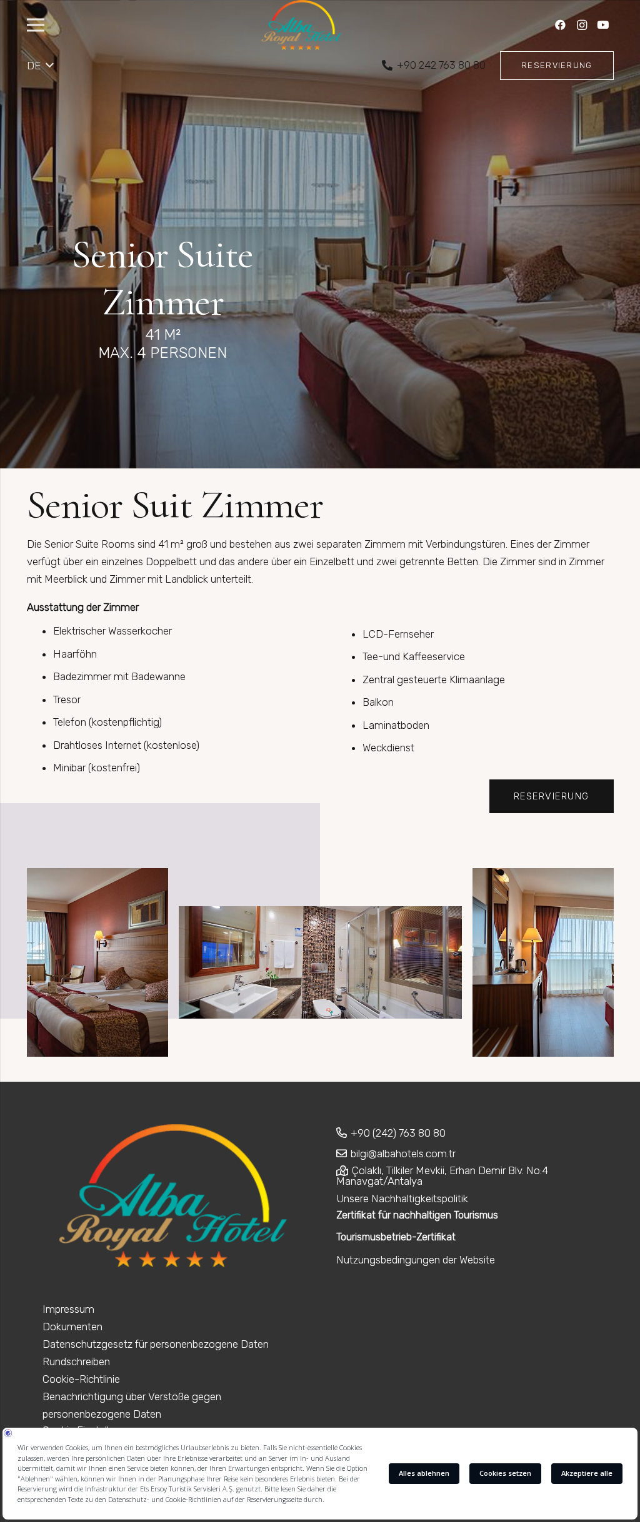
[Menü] (35, 25)
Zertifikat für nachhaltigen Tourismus (417, 1215)
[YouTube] (603, 25)
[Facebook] (560, 25)
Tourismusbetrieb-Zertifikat (396, 1237)
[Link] (301, 25)
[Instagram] (581, 25)
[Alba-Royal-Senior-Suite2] (320, 962)
